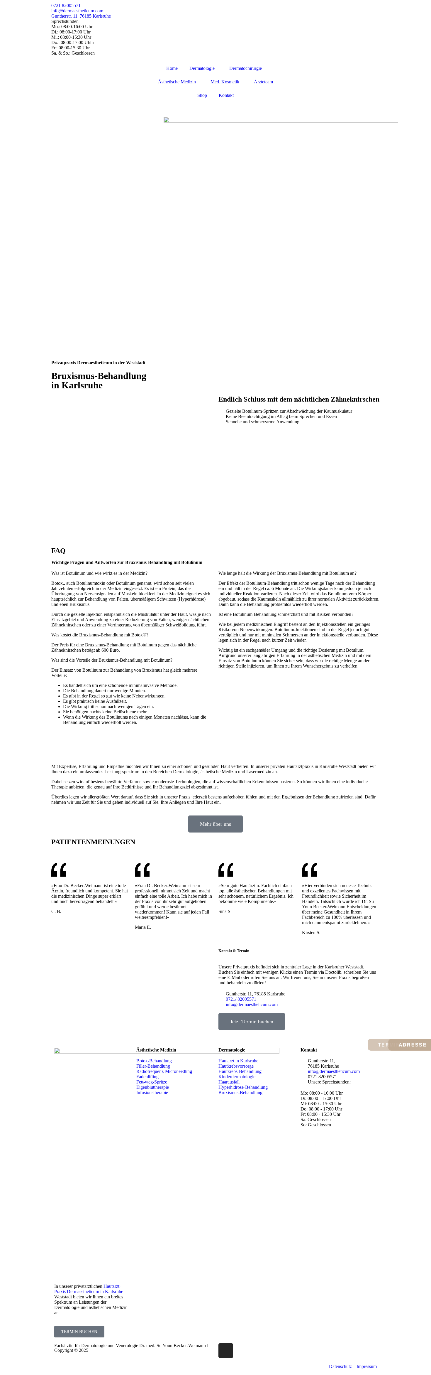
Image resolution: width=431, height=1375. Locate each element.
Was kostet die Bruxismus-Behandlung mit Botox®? (99, 634)
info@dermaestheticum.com (77, 10)
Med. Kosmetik (225, 81)
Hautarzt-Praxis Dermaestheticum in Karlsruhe (88, 1289)
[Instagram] (225, 1350)
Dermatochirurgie (245, 68)
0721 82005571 (66, 5)
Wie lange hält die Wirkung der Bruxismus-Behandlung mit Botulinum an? (287, 573)
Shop (202, 95)
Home (172, 68)
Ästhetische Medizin (177, 81)
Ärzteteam (263, 81)
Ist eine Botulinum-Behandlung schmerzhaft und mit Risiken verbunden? (285, 614)
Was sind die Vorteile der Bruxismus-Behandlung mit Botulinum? (111, 660)
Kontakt (226, 95)
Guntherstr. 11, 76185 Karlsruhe (81, 16)
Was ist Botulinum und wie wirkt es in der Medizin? (99, 573)
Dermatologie (202, 68)
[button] (132, 573)
